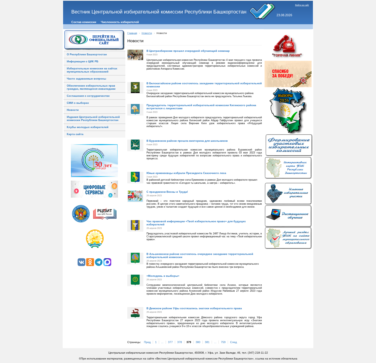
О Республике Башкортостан (87, 54)
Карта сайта (75, 134)
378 (179, 342)
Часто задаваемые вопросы (86, 78)
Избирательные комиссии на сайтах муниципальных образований (92, 70)
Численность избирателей (120, 22)
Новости (73, 109)
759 (223, 342)
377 (170, 342)
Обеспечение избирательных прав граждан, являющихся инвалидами (91, 87)
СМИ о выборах (78, 102)
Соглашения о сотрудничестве (88, 95)
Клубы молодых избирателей (87, 127)
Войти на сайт (302, 5)
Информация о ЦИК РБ (82, 61)
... (162, 342)
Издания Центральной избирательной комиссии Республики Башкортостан (93, 118)
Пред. (147, 342)
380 (198, 342)
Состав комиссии (83, 22)
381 (207, 342)
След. (234, 342)
